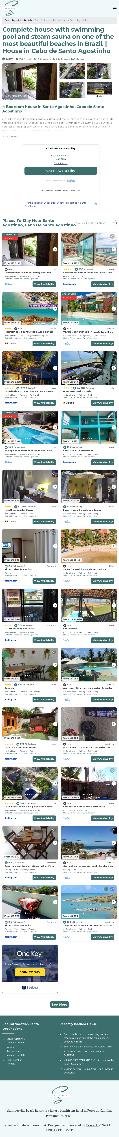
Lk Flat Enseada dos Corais (19, 628)
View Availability (44, 284)
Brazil (37, 20)
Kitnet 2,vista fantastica (18, 569)
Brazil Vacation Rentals (14, 1062)
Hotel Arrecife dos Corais (77, 391)
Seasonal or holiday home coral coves (84, 806)
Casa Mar (10, 688)
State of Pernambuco (55, 20)
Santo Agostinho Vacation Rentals (16, 1041)
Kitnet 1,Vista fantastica (18, 925)
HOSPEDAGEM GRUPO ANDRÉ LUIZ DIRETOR (29, 332)
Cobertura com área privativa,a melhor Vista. (29, 866)
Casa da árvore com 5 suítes (20, 747)
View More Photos (16, 96)
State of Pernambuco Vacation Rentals (16, 1051)
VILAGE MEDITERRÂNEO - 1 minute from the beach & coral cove (89, 1062)
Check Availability (60, 171)
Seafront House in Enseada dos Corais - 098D (88, 272)
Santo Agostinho (79, 20)
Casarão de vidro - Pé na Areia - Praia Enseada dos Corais (88, 1071)
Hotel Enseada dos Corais (19, 510)
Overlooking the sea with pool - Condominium (88, 866)
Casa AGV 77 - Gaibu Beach (78, 450)
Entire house (70, 628)
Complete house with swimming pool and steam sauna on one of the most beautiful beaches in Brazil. (87, 1038)
